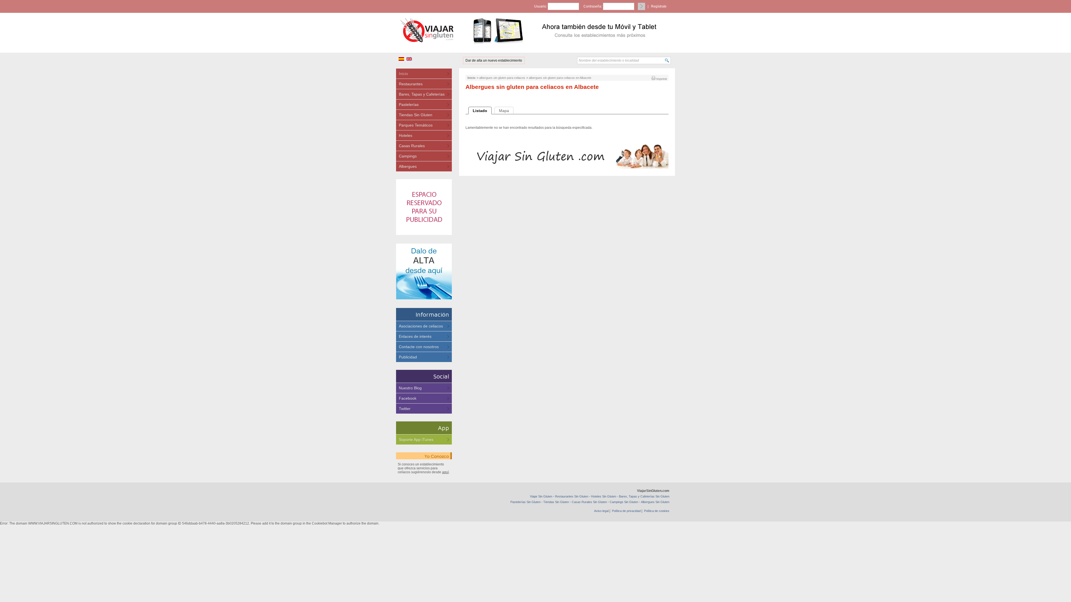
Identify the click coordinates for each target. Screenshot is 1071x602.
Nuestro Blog (410, 388)
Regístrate (659, 6)
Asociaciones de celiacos (421, 326)
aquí (445, 472)
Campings (408, 156)
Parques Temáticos (416, 125)
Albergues (408, 166)
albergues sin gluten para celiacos (502, 77)
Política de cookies (656, 511)
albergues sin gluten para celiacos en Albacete (560, 77)
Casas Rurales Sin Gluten (589, 502)
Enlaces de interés (415, 336)
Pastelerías (409, 104)
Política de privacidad (626, 511)
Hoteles (405, 135)
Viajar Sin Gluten (541, 496)
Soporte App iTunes (416, 439)
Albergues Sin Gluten (655, 502)
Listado (480, 110)
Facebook (407, 398)
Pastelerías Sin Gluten (525, 502)
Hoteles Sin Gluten (603, 496)
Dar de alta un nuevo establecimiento (493, 60)
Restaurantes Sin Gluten (571, 496)
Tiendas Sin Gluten (415, 115)
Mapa (504, 110)
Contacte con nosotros (419, 346)
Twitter (405, 408)
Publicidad (408, 357)
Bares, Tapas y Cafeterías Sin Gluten (644, 496)
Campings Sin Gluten (624, 502)
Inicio (403, 73)
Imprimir (661, 79)
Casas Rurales (412, 146)
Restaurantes (411, 84)
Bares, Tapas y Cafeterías (422, 94)
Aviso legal (601, 511)
